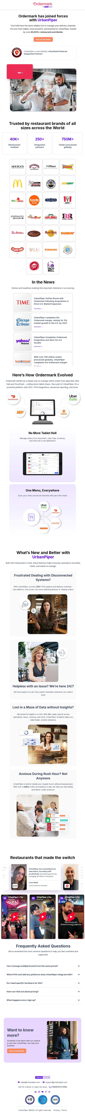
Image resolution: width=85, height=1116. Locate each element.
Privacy (56, 1110)
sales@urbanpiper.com (30, 1082)
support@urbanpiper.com (56, 1082)
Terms (64, 1110)
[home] (42, 5)
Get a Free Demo (43, 39)
